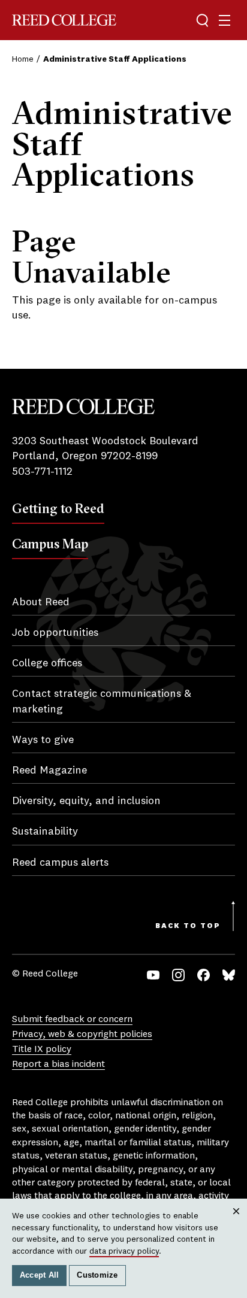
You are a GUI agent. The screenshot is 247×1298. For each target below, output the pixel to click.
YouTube (153, 975)
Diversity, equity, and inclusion (86, 801)
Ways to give (43, 740)
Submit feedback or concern (72, 1019)
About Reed (41, 602)
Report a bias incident (58, 1064)
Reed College (64, 20)
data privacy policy (124, 1251)
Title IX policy (41, 1049)
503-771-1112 (42, 471)
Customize (97, 1275)
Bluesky (228, 975)
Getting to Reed (58, 508)
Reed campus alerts (60, 862)
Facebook (203, 975)
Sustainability (45, 831)
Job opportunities (55, 632)
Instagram (178, 975)
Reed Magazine (49, 770)
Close (236, 1222)
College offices (47, 663)
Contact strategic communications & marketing (101, 701)
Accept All (39, 1275)
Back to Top (188, 926)
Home (23, 59)
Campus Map (50, 543)
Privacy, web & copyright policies (82, 1034)
